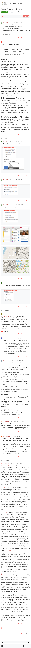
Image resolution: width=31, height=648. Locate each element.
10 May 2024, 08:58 (16, 338)
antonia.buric (6, 313)
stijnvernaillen (6, 42)
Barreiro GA (4, 11)
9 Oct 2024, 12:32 (26, 628)
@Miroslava (4, 487)
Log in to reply (26, 16)
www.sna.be (9, 550)
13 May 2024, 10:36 (19, 421)
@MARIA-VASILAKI (6, 574)
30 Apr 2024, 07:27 (17, 283)
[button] (2, 646)
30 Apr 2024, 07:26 (17, 141)
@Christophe (4, 512)
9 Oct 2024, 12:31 (18, 463)
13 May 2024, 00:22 (16, 360)
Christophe (5, 360)
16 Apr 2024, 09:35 (17, 22)
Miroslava (5, 338)
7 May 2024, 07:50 (17, 313)
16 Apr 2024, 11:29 (18, 42)
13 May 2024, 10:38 (19, 436)
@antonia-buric (5, 466)
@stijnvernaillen (5, 316)
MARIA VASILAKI (7, 421)
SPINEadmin (5, 22)
